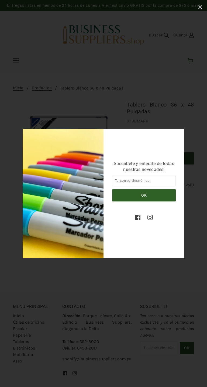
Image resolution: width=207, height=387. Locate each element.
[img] (138, 217)
